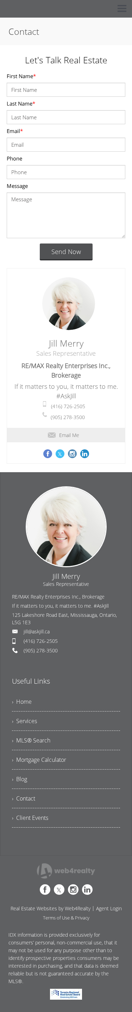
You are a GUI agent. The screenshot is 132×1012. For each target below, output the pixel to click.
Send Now (66, 251)
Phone (14, 158)
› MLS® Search (31, 740)
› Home (22, 702)
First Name (21, 76)
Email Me (69, 435)
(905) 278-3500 (68, 417)
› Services (24, 721)
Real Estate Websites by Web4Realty (50, 908)
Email (15, 130)
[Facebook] (45, 889)
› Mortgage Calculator (39, 760)
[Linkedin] (87, 889)
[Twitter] (59, 889)
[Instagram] (73, 889)
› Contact (23, 798)
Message (17, 185)
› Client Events (30, 818)
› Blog (19, 779)
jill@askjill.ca (37, 631)
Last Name (21, 103)
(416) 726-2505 (68, 406)
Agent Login (109, 908)
